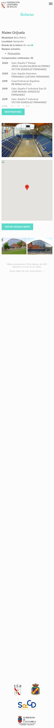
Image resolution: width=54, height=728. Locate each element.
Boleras (27, 14)
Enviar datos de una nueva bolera (26, 271)
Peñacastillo (14, 53)
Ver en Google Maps (17, 226)
